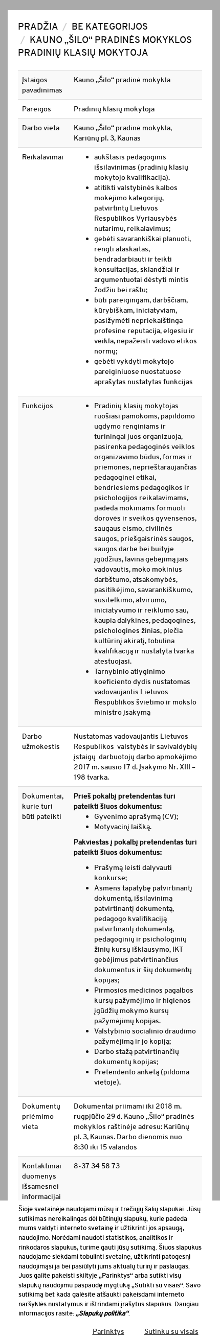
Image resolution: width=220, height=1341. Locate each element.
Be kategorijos (110, 26)
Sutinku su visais (171, 1331)
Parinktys (108, 1331)
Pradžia (38, 26)
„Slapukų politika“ (102, 1313)
